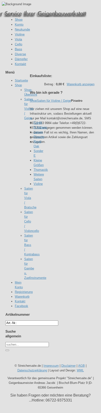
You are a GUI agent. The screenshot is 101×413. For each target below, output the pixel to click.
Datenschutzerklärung (32, 370)
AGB (81, 365)
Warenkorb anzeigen (80, 84)
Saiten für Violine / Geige (54, 100)
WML (80, 370)
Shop (33, 100)
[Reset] (7, 350)
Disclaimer (68, 365)
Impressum (51, 365)
